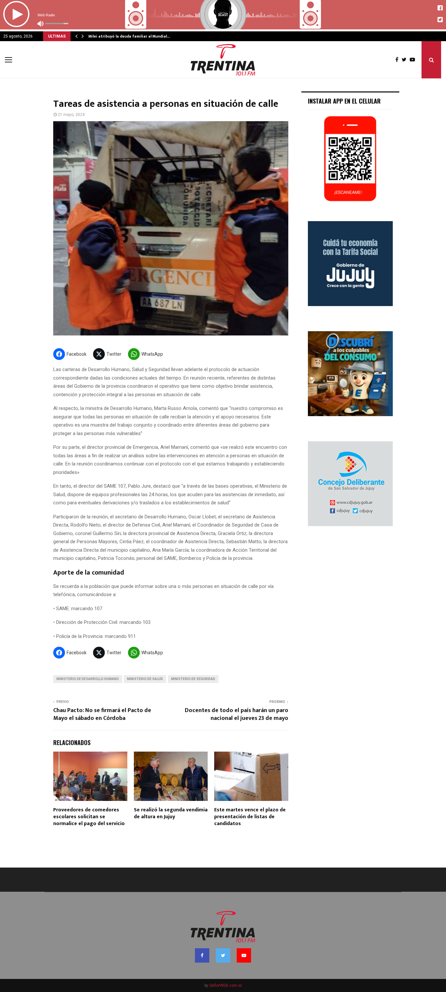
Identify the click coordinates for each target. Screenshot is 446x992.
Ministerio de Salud (145, 679)
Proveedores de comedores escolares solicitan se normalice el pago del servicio (89, 816)
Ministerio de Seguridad (193, 679)
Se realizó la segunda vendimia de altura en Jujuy (171, 813)
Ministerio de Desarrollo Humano (87, 679)
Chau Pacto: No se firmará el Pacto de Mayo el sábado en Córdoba (102, 714)
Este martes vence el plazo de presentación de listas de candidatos (250, 816)
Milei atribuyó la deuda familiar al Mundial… (129, 36)
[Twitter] (406, 60)
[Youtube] (414, 60)
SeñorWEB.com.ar (225, 985)
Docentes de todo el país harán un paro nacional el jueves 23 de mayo (236, 714)
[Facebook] (398, 60)
